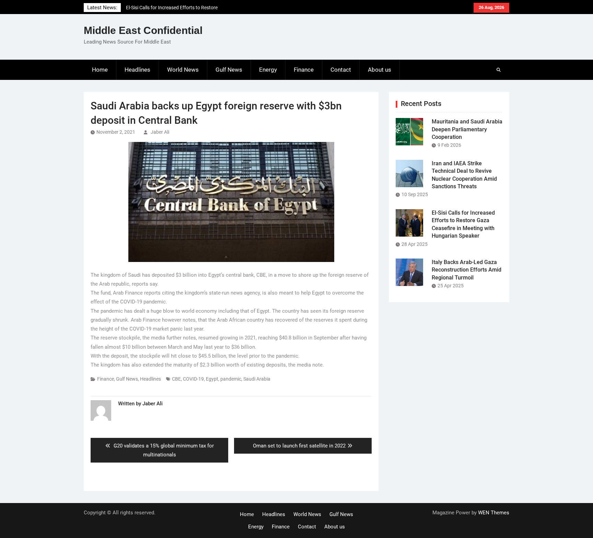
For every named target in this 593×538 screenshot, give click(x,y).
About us (379, 69)
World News (183, 69)
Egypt (212, 379)
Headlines (137, 69)
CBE (176, 379)
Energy (268, 69)
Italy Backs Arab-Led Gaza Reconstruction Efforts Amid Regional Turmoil (466, 270)
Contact (340, 69)
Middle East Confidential (143, 30)
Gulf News (229, 69)
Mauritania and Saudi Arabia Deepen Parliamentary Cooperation (467, 129)
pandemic (230, 379)
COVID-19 (193, 379)
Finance (304, 69)
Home (100, 69)
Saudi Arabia (256, 379)
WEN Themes (493, 513)
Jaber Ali (160, 132)
